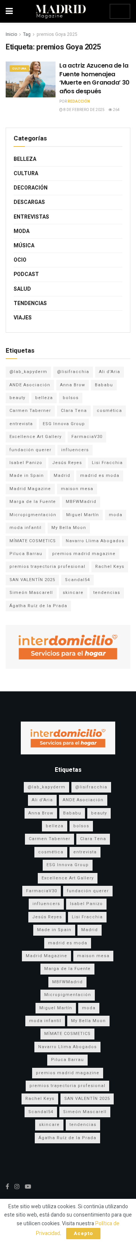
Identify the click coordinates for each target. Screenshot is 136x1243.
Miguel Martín (82, 515)
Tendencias (30, 303)
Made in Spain (26, 475)
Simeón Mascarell (31, 592)
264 (116, 110)
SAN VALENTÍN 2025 (32, 580)
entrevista (21, 424)
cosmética (109, 410)
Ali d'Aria (109, 372)
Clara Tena (74, 410)
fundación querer (30, 450)
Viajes (23, 318)
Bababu (104, 385)
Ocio (20, 260)
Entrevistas (31, 217)
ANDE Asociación (29, 385)
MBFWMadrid (81, 501)
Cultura (19, 68)
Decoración (31, 188)
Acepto (83, 1233)
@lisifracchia (73, 372)
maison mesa (77, 489)
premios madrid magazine (84, 554)
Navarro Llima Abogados (95, 541)
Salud (22, 289)
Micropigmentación (32, 515)
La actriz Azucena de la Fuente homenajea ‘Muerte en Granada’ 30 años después (94, 78)
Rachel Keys (109, 566)
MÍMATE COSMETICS (32, 541)
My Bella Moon (68, 527)
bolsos (71, 398)
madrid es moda (99, 475)
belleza (44, 398)
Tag (27, 34)
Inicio (11, 34)
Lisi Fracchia (107, 463)
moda (115, 515)
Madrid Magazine (30, 489)
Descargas (29, 202)
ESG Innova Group (64, 424)
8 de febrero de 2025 (84, 110)
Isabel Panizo (25, 463)
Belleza (25, 159)
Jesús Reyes (67, 463)
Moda (21, 231)
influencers (75, 450)
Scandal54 (77, 580)
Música (24, 246)
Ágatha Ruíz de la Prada (38, 606)
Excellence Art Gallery (35, 436)
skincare (73, 592)
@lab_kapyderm (28, 372)
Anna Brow (72, 385)
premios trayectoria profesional (47, 566)
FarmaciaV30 (86, 436)
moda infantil (25, 527)
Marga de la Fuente (32, 501)
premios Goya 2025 (57, 34)
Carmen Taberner (30, 410)
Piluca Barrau (25, 554)
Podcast (26, 274)
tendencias (106, 592)
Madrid (62, 475)
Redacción (79, 101)
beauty (17, 398)
